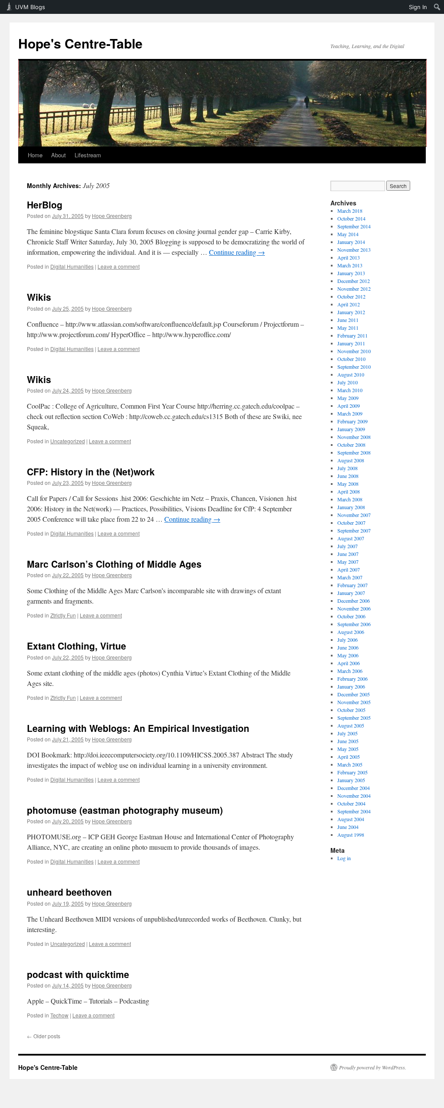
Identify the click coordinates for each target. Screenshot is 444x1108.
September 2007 (354, 530)
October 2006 (351, 616)
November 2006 (354, 608)
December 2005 (353, 694)
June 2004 (348, 826)
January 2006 (351, 686)
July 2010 (347, 382)
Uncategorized (67, 441)
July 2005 (347, 733)
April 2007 (348, 569)
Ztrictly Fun (63, 615)
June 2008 (348, 475)
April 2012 (348, 304)
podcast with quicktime (78, 974)
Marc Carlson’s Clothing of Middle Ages (114, 563)
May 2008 (348, 483)
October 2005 (351, 709)
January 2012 (351, 312)
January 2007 (351, 592)
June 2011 (348, 319)
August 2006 (350, 631)
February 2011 (352, 335)
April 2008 (348, 491)
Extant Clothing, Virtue (76, 645)
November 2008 (354, 436)
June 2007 (348, 553)
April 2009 (348, 405)
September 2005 (354, 717)
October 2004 (351, 803)
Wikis (39, 296)
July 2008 (347, 468)
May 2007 (348, 561)
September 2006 (354, 624)
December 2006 (353, 600)
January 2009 (351, 429)
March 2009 (349, 413)
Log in (344, 858)
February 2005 (352, 772)
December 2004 (353, 787)
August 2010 (350, 374)
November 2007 (354, 514)
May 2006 (348, 655)
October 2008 (351, 444)
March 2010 (349, 390)
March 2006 (349, 670)
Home (35, 155)
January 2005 (351, 780)
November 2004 (354, 795)
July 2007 (347, 546)
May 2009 (348, 397)
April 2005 (348, 756)
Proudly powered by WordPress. (372, 1067)
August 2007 (350, 538)
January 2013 (351, 273)
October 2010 (351, 358)
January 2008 (351, 507)
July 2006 (347, 639)
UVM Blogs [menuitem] (30, 6)
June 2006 (348, 647)
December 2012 (353, 280)
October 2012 (351, 296)
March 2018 (349, 210)
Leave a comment (119, 266)
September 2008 (354, 452)
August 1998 (350, 834)
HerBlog (44, 204)
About (58, 155)
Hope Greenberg (112, 215)
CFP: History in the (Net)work (91, 471)
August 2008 (350, 460)
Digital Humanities (72, 266)
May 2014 (348, 234)
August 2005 (350, 725)
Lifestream (88, 155)
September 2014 (354, 226)
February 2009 (352, 421)
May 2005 (348, 748)
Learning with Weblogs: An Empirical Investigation (138, 727)
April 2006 (348, 663)
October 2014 (351, 218)
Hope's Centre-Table (80, 43)
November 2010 (354, 351)
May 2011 (348, 327)
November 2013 (354, 249)
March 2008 (349, 499)
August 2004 (350, 819)
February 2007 (352, 585)
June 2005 (348, 741)
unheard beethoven (69, 891)
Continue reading (237, 252)
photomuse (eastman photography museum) (125, 809)
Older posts (43, 1036)
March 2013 (349, 265)
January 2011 (351, 343)
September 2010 (354, 366)
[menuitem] (437, 7)
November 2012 (354, 288)
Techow (59, 1015)
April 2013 (348, 257)
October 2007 (351, 522)
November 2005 (354, 702)
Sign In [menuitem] (418, 6)
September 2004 (354, 811)
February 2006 (352, 678)
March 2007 (349, 577)
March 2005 (349, 764)
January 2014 (351, 241)
